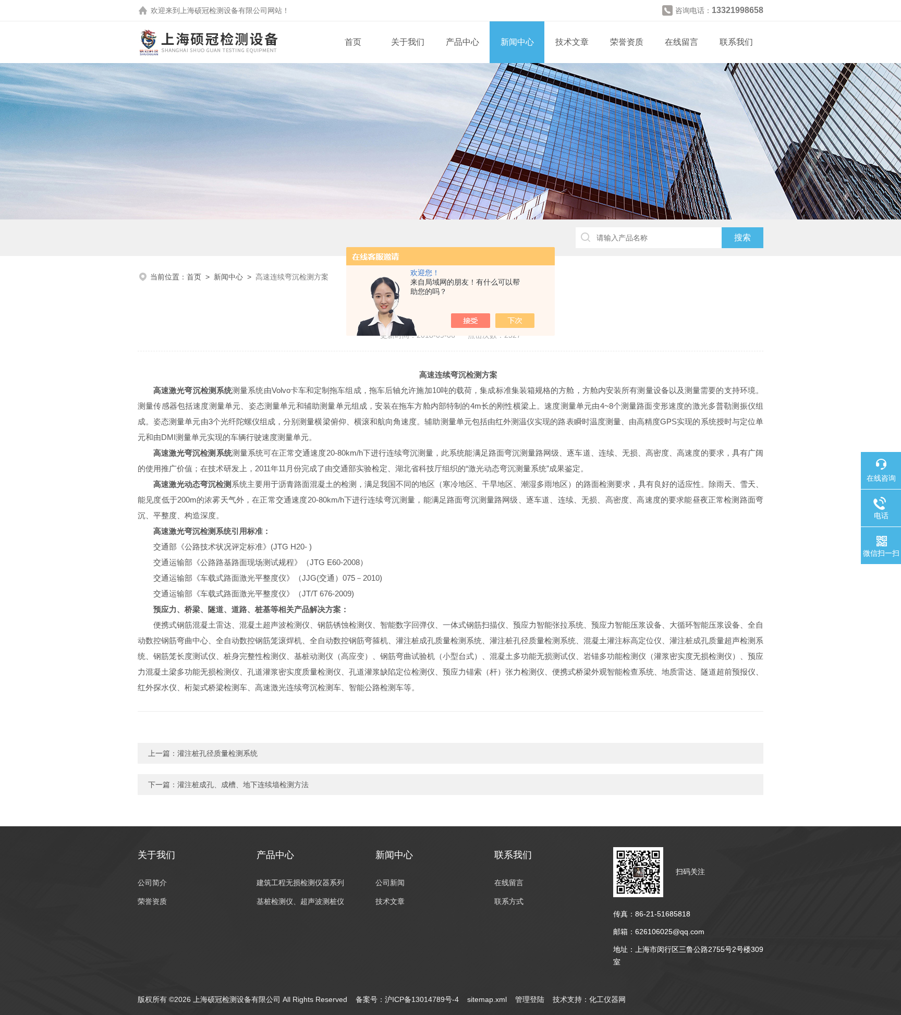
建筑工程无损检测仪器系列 (300, 882)
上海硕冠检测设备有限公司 (223, 10)
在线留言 (681, 42)
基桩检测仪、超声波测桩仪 (300, 901)
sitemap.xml (487, 999)
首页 (353, 42)
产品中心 (462, 42)
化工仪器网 (607, 999)
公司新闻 (390, 882)
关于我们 (407, 42)
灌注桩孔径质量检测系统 (217, 753)
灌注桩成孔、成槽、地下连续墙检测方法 (243, 784)
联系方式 (508, 901)
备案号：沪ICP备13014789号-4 (407, 999)
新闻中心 (517, 42)
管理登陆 (529, 999)
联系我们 (736, 42)
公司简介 (152, 882)
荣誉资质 (626, 42)
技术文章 (572, 42)
